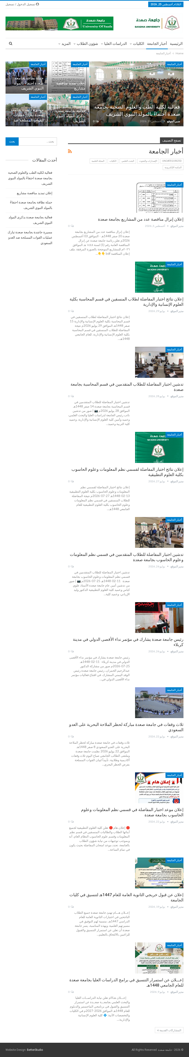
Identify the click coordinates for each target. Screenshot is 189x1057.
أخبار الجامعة (157, 43)
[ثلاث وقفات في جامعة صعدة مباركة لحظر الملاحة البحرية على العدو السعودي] (159, 702)
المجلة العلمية (98, 161)
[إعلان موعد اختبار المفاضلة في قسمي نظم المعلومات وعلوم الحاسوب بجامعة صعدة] (159, 787)
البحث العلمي (127, 161)
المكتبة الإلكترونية (173, 167)
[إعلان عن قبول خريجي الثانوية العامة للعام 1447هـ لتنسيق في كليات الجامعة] (159, 873)
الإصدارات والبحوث (148, 161)
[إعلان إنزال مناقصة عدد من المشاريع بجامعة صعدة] (159, 197)
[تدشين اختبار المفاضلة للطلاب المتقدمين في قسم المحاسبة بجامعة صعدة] (159, 362)
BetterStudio (35, 1049)
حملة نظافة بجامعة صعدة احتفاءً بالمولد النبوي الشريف (29, 83)
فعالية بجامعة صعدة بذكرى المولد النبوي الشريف (70, 116)
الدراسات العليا (115, 43)
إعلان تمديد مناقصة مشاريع (34, 193)
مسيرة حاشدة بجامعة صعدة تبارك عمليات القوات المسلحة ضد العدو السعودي (30, 237)
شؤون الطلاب (87, 43)
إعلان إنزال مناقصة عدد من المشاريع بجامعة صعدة (140, 219)
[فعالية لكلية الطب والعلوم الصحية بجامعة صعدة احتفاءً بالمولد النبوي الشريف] (136, 94)
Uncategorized (172, 161)
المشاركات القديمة (170, 1030)
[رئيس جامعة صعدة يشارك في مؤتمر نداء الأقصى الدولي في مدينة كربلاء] (159, 617)
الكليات (138, 43)
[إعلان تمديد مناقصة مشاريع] (68, 77)
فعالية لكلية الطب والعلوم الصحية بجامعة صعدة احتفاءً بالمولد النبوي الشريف (30, 178)
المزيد (66, 43)
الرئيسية (176, 43)
